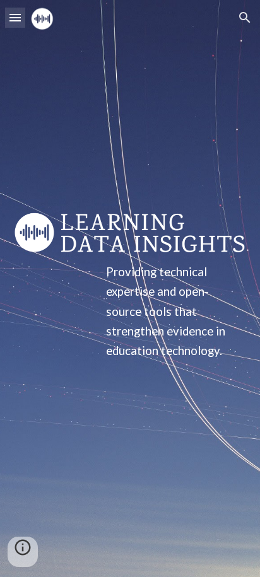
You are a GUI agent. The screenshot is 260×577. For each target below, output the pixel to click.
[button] (15, 17)
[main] (130, 312)
